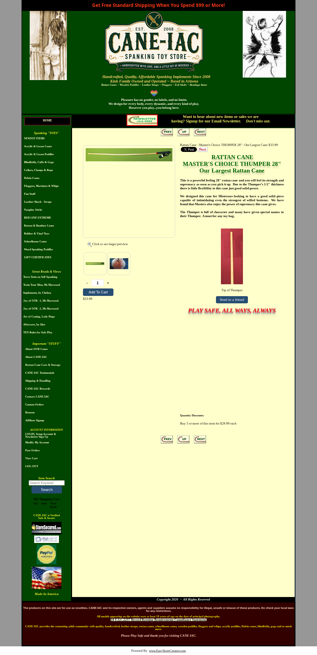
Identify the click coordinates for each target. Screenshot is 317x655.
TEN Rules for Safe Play (38, 332)
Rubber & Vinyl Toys (36, 233)
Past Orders (32, 450)
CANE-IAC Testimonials (39, 372)
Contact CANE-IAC (37, 396)
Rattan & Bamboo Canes (39, 225)
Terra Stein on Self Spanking (40, 277)
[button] (46, 489)
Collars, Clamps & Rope (38, 170)
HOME (47, 120)
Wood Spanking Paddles (38, 249)
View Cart (31, 458)
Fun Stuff (29, 194)
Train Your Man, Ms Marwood (41, 285)
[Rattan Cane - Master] (95, 263)
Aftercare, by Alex (34, 324)
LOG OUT (31, 466)
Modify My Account (37, 442)
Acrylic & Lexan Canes (38, 146)
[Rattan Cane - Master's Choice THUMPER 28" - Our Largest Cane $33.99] (129, 160)
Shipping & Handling (38, 380)
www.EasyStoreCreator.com (167, 651)
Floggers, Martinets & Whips (41, 186)
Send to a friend (232, 300)
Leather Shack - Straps (38, 201)
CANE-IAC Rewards (37, 388)
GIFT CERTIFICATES (37, 257)
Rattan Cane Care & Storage (42, 365)
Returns (30, 412)
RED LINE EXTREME (37, 217)
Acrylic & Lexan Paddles (39, 154)
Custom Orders (34, 404)
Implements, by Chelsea (37, 292)
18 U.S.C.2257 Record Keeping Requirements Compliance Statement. (159, 620)
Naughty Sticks (33, 209)
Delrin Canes (31, 178)
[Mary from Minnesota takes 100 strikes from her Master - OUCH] (119, 263)
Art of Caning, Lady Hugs (39, 316)
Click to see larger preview (110, 244)
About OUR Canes (36, 349)
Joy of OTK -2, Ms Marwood (40, 308)
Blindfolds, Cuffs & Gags (39, 162)
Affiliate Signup (34, 420)
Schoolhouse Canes (35, 241)
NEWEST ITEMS (34, 138)
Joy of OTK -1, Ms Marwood (40, 300)
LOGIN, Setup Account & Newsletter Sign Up (40, 435)
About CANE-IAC (36, 357)
